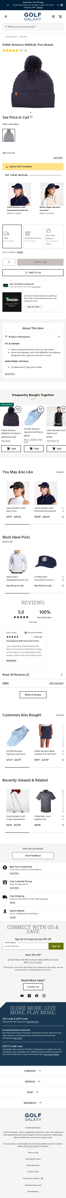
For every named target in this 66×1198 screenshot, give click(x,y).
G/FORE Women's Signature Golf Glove (33, 431)
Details (12, 902)
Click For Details (35, 962)
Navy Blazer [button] (5, 441)
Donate (13, 917)
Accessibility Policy (33, 1159)
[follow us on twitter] (29, 996)
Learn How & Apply (51, 1054)
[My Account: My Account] (53, 16)
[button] (48, 244)
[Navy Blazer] (8, 135)
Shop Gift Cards (32, 1022)
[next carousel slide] (58, 5)
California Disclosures (33, 1185)
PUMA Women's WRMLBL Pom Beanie (11, 432)
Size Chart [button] (58, 157)
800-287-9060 (31, 1146)
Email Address (10, 943)
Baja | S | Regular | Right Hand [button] (33, 441)
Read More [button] (10, 373)
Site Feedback (33, 1191)
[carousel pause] (62, 5)
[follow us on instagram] (44, 996)
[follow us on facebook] (37, 996)
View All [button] (60, 472)
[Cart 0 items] (60, 16)
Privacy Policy (33, 1171)
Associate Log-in (33, 1165)
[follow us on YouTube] (22, 996)
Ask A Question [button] (56, 683)
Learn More (14, 873)
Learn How (36, 286)
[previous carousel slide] (8, 5)
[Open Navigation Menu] (5, 16)
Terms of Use (33, 1152)
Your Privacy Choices (31, 1178)
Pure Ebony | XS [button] (53, 441)
